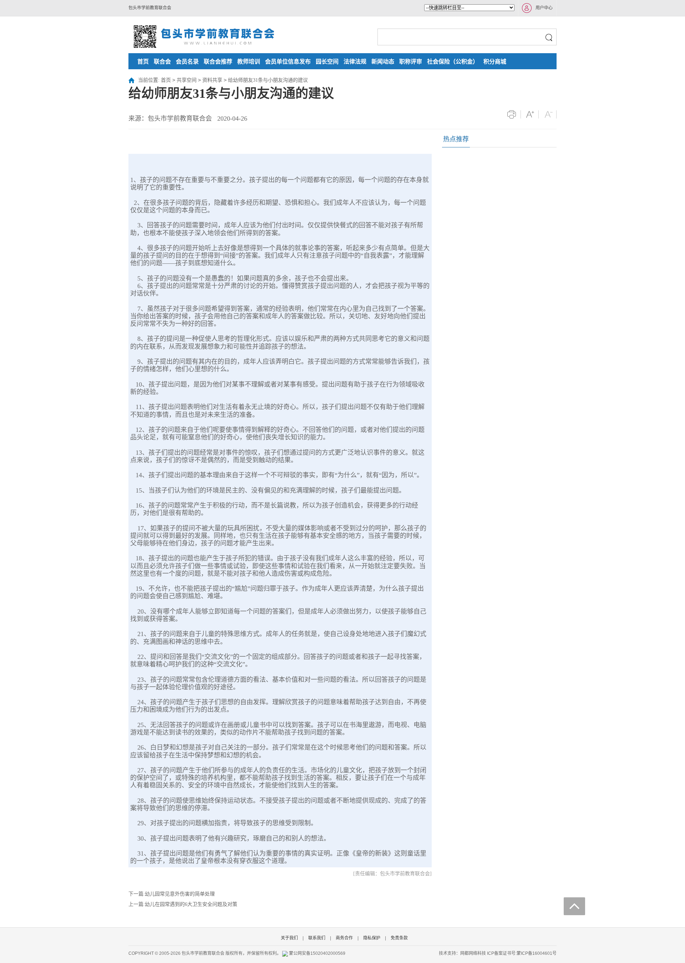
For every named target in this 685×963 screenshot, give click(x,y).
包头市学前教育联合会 (149, 7)
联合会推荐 (218, 62)
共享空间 (187, 80)
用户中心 (544, 7)
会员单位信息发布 (288, 62)
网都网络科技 (473, 953)
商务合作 (344, 938)
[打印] (512, 114)
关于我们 (289, 938)
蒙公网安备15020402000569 (317, 953)
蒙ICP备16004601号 (537, 953)
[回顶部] (574, 906)
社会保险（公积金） (452, 62)
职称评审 (410, 62)
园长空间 (327, 62)
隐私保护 (371, 938)
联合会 (162, 62)
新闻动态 (382, 62)
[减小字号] (547, 114)
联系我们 (316, 938)
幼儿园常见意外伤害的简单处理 (180, 894)
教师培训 (248, 62)
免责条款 (399, 938)
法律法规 (355, 62)
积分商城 (494, 62)
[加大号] (529, 114)
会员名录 (187, 62)
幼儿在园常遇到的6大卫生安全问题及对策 (191, 904)
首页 (143, 62)
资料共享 (212, 80)
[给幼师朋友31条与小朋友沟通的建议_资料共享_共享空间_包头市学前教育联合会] (203, 35)
